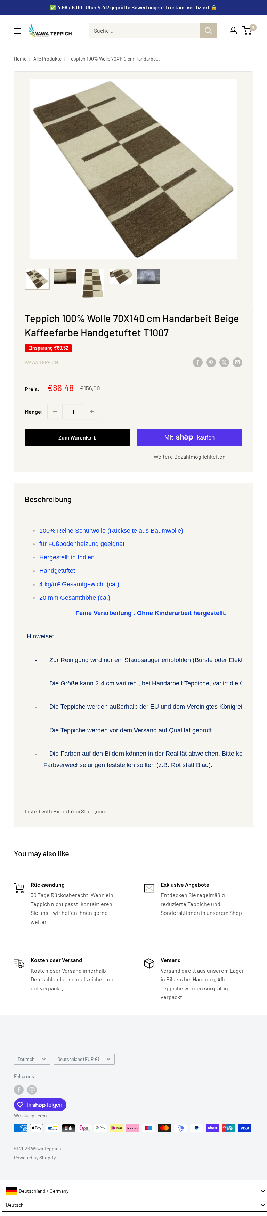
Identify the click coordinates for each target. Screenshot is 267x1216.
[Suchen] (208, 30)
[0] (247, 30)
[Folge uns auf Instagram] (32, 1089)
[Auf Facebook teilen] (198, 361)
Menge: (34, 411)
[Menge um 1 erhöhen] (91, 411)
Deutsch (26, 1059)
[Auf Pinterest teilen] (211, 361)
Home (20, 59)
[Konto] (233, 30)
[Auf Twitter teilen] (224, 361)
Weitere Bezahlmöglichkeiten (190, 456)
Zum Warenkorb (77, 437)
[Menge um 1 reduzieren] (55, 411)
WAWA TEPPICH (41, 362)
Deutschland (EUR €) (78, 1059)
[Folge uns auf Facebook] (19, 1089)
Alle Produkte (47, 59)
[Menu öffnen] (17, 31)
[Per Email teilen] (237, 361)
